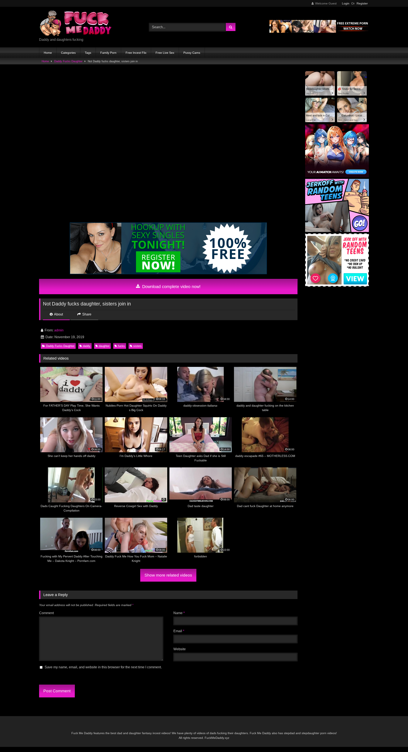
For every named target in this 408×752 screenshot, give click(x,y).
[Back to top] (395, 739)
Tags (88, 52)
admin (59, 330)
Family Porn (108, 52)
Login (345, 3)
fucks (121, 346)
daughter (104, 346)
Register (362, 3)
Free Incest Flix (136, 52)
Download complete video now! (171, 286)
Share (86, 314)
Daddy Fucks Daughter (68, 61)
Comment (46, 613)
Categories (68, 52)
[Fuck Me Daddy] (76, 23)
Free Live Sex (165, 52)
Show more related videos (168, 575)
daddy (86, 346)
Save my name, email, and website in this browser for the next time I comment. (103, 667)
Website (179, 649)
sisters (137, 346)
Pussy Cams (191, 52)
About (58, 314)
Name (179, 613)
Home (48, 52)
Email (178, 631)
